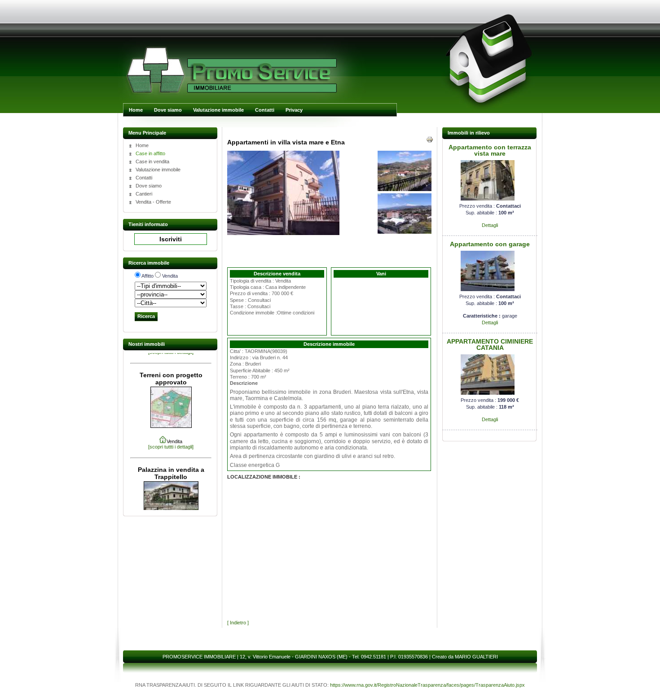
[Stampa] (429, 141)
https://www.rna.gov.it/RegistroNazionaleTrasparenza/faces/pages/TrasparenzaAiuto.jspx (427, 685)
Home (136, 110)
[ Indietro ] (238, 622)
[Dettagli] (488, 198)
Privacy (294, 110)
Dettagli (490, 225)
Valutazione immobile (218, 110)
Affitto (147, 276)
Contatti (264, 110)
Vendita (170, 276)
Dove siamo (168, 110)
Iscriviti (170, 239)
